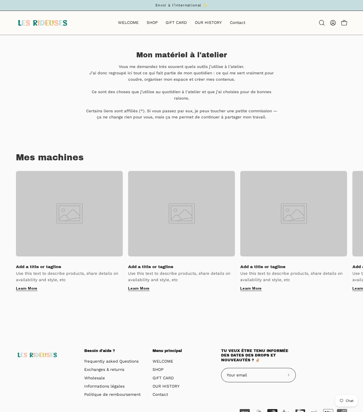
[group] (181, 5)
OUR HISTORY (166, 386)
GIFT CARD (163, 378)
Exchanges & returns (104, 369)
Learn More (26, 288)
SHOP (158, 369)
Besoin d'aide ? (99, 351)
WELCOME (163, 361)
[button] (321, 22)
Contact (160, 394)
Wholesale (94, 378)
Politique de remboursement (112, 394)
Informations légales (104, 386)
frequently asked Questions (111, 361)
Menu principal (167, 351)
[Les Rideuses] (42, 23)
